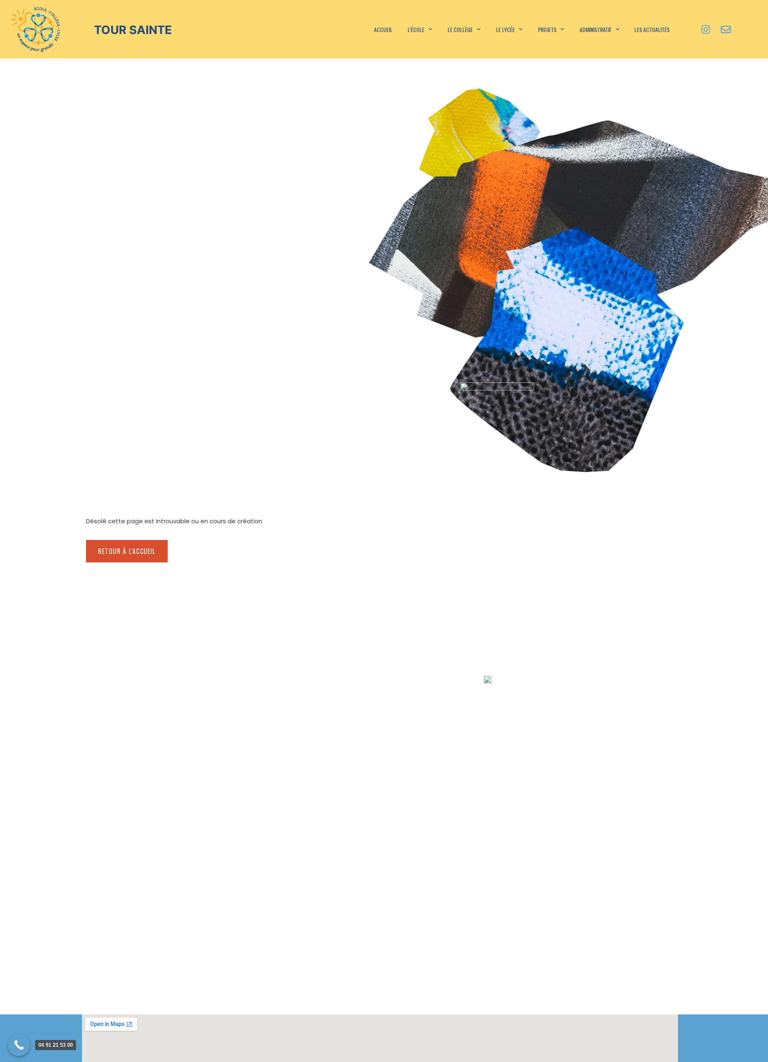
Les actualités (652, 29)
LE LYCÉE (505, 29)
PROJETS (547, 29)
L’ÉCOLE (416, 29)
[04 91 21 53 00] (19, 1045)
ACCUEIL (383, 29)
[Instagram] (706, 29)
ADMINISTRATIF (596, 29)
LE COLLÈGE (460, 29)
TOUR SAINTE (133, 30)
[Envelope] (726, 29)
